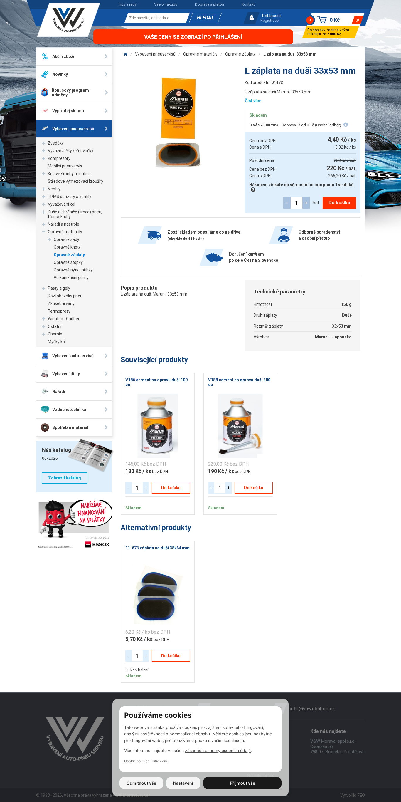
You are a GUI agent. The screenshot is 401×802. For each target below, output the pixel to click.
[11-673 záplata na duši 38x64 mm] (157, 594)
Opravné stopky (68, 262)
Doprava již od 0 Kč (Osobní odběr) (312, 125)
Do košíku (339, 202)
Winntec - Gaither (64, 318)
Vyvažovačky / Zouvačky (70, 150)
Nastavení (183, 783)
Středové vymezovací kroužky (75, 181)
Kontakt (248, 4)
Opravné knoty (67, 247)
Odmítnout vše (141, 783)
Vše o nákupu (165, 4)
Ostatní (54, 326)
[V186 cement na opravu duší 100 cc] (157, 426)
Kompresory (59, 158)
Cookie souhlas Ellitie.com (145, 761)
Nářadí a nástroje (63, 224)
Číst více (253, 100)
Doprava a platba (209, 4)
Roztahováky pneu (65, 295)
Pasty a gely (59, 288)
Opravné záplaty (69, 254)
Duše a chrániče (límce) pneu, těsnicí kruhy (75, 214)
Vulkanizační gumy (71, 277)
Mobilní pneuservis (65, 166)
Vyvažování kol (61, 204)
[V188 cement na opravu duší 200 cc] (240, 426)
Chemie (55, 334)
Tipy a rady (127, 4)
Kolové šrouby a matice (69, 173)
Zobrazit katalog (64, 478)
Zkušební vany (61, 303)
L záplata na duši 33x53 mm (289, 54)
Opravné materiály (65, 231)
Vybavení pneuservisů (155, 54)
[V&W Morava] (125, 54)
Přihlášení (271, 15)
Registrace (269, 20)
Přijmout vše (242, 783)
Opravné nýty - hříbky (73, 270)
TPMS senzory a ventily (69, 196)
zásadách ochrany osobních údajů (218, 750)
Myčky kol (57, 341)
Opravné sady (66, 239)
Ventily (54, 189)
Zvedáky (56, 143)
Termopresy (59, 311)
